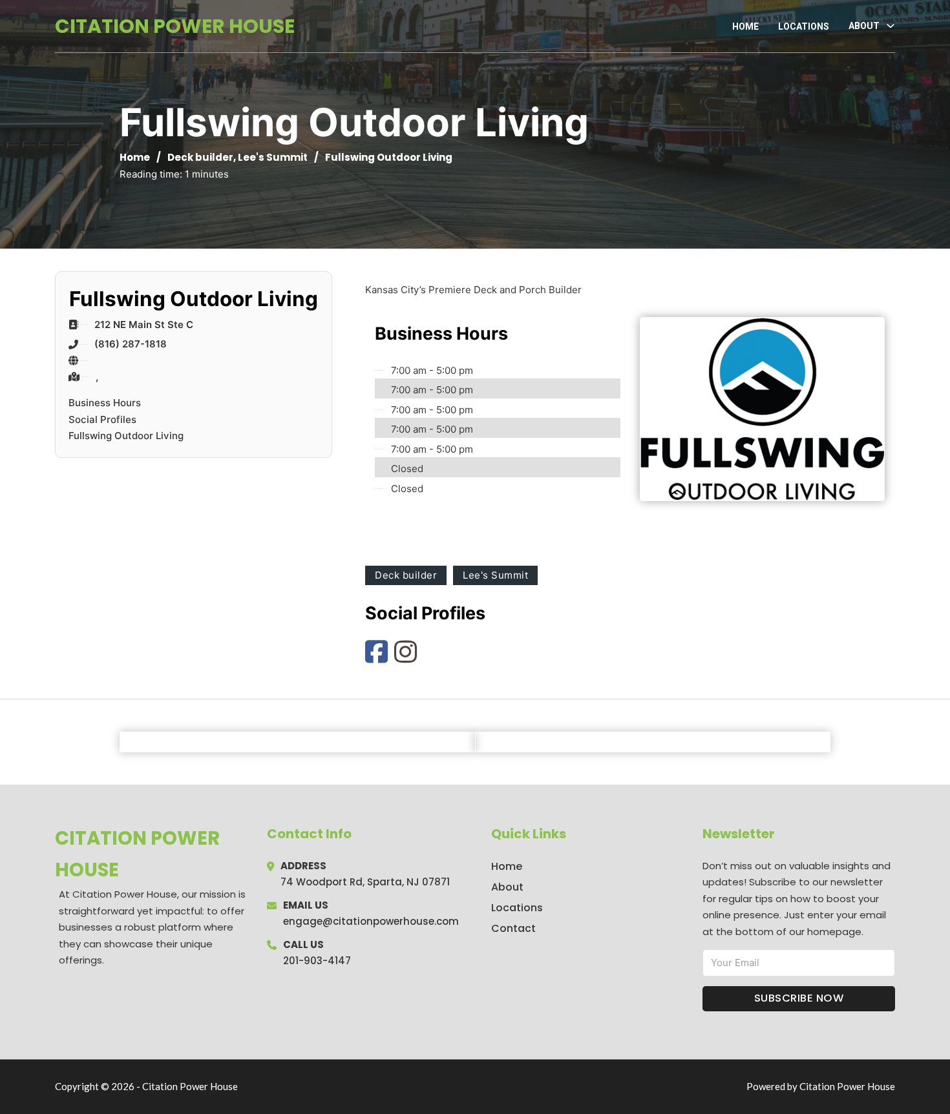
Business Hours (105, 403)
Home (745, 26)
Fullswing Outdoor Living (126, 435)
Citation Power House (175, 26)
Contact (513, 928)
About (507, 887)
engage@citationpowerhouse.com (371, 921)
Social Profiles (102, 419)
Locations (803, 26)
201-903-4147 (317, 960)
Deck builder (200, 157)
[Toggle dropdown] (890, 25)
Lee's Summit (273, 157)
